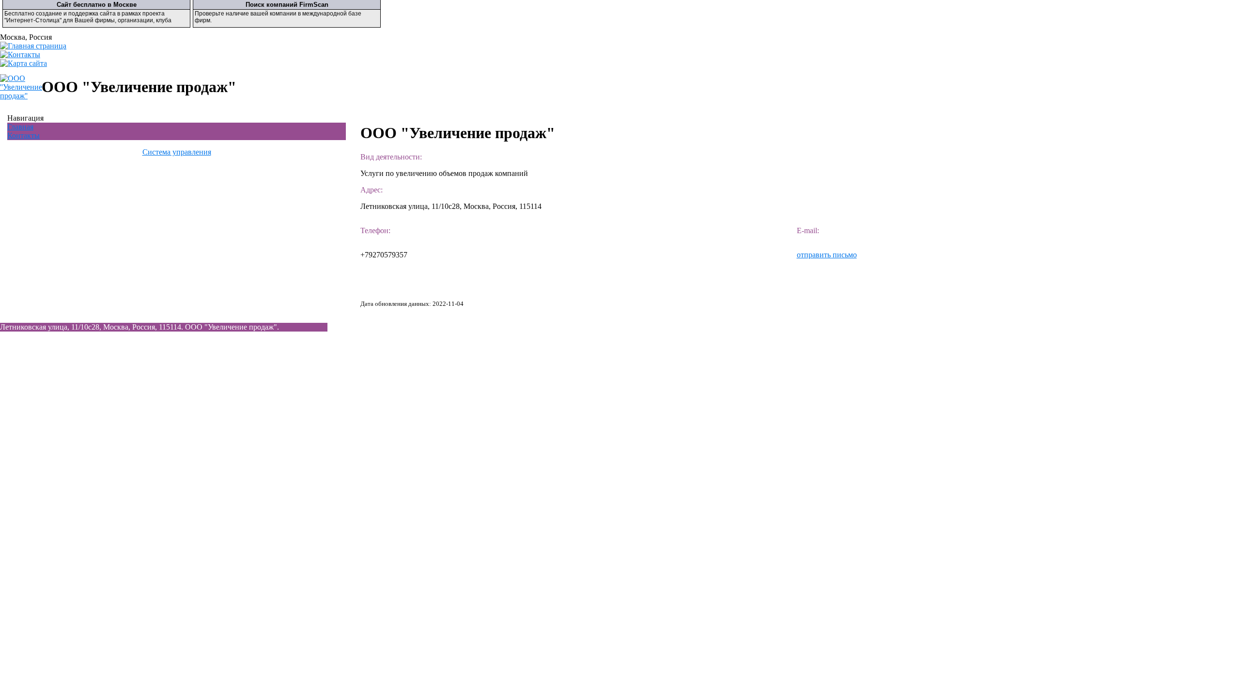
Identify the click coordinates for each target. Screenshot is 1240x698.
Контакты (23, 135)
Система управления (176, 152)
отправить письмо (827, 255)
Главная (20, 127)
